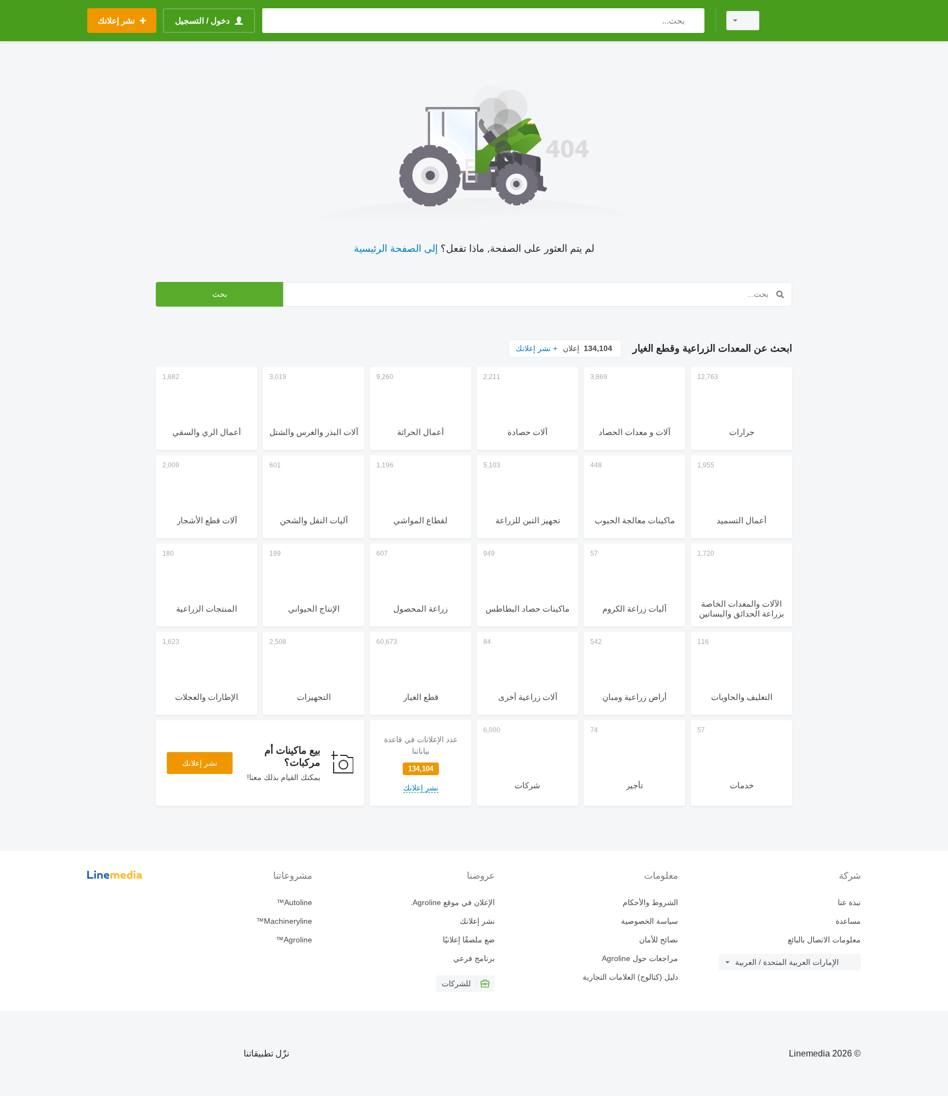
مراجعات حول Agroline (640, 958)
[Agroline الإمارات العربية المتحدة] (817, 20)
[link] (420, 763)
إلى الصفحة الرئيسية (396, 248)
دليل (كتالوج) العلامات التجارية (630, 977)
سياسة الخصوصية (649, 921)
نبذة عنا (849, 902)
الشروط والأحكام (650, 902)
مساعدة (848, 921)
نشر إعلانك (199, 763)
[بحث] (694, 20)
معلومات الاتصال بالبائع (824, 939)
